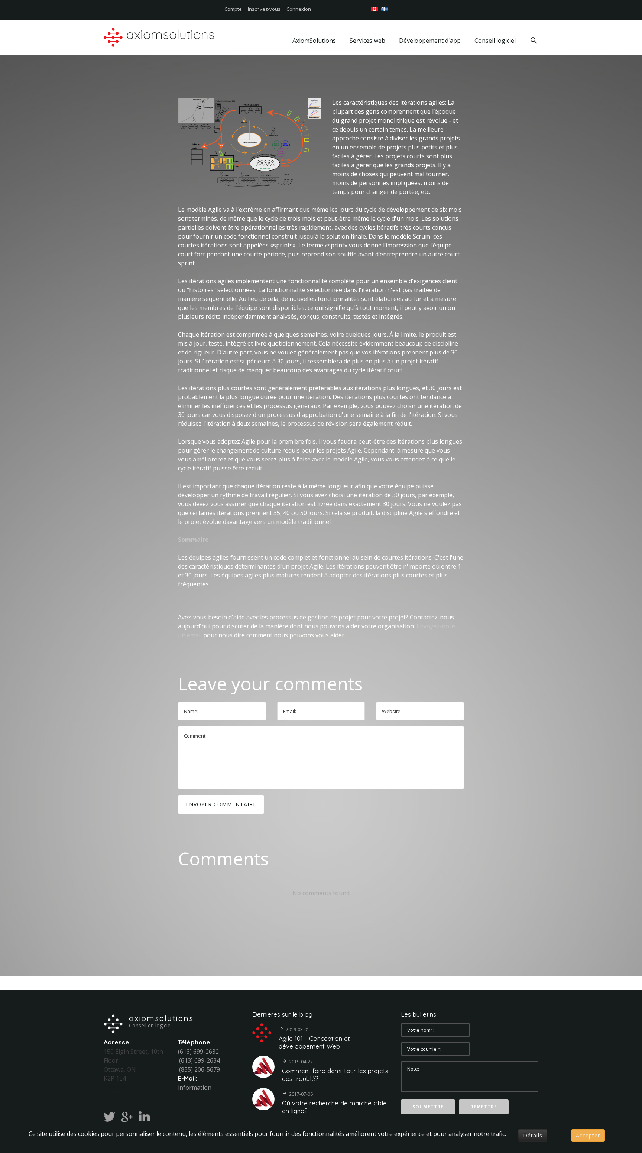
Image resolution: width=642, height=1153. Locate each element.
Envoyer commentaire (221, 804)
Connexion (298, 9)
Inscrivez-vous (264, 9)
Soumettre (428, 1107)
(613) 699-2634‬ (199, 1060)
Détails (532, 1135)
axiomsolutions (161, 1018)
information (194, 1088)
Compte (233, 9)
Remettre (483, 1107)
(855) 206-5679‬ (199, 1069)
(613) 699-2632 (198, 1051)
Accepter (588, 1135)
